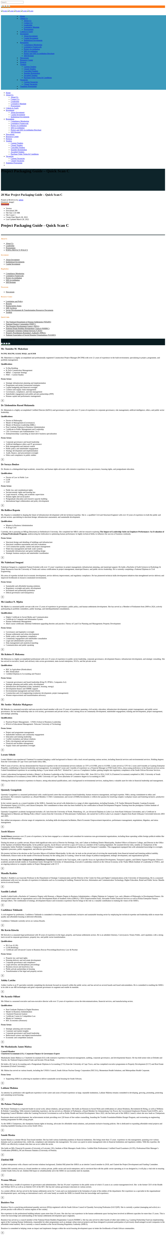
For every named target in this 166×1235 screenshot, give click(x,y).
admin (21, 200)
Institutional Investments (15, 262)
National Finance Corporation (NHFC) (21, 324)
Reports (9, 304)
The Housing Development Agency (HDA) (22, 326)
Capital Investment (13, 264)
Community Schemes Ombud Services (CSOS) (24, 331)
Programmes (10, 248)
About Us (9, 243)
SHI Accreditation (13, 280)
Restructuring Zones (13, 306)
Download (5, 204)
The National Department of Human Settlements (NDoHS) (28, 322)
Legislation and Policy (14, 301)
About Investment (13, 260)
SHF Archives (11, 308)
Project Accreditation (14, 278)
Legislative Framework (15, 276)
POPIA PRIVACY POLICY (17, 250)
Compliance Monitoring (15, 274)
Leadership (10, 246)
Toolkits (9, 312)
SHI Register (11, 282)
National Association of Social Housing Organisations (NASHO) (31, 335)
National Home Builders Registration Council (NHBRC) (27, 328)
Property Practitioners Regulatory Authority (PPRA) (26, 333)
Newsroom (10, 292)
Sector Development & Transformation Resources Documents (29, 310)
